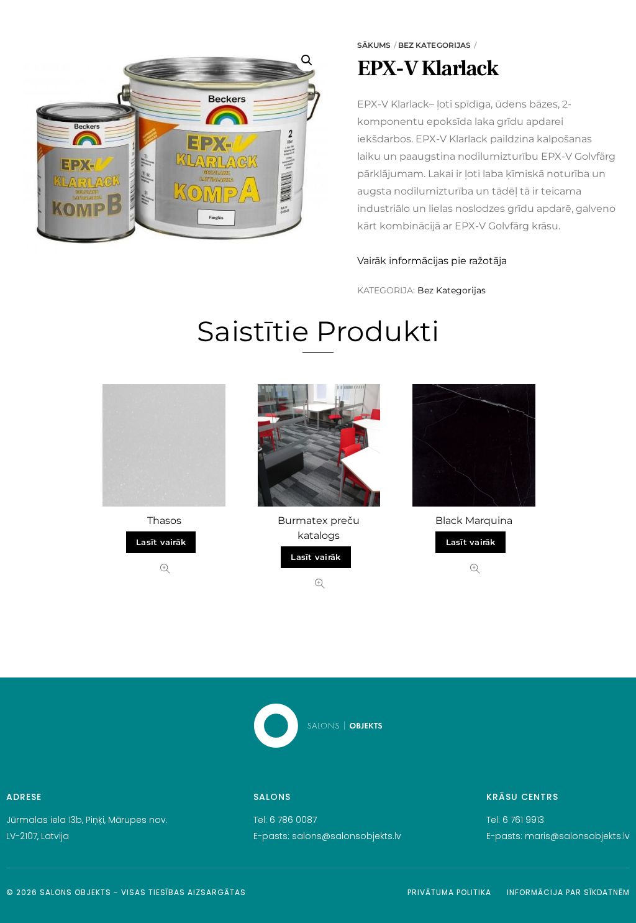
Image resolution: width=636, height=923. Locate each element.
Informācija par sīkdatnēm (568, 892)
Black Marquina (473, 520)
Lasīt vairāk (161, 542)
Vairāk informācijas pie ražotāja (432, 261)
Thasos (164, 520)
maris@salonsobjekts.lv (577, 836)
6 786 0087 (293, 820)
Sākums (374, 45)
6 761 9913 (523, 820)
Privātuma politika (449, 892)
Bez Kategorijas (434, 45)
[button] (307, 60)
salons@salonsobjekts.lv (346, 836)
